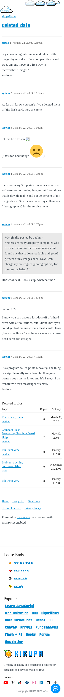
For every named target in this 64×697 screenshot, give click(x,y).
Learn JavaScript (19, 606)
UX (50, 620)
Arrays (26, 627)
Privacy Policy (33, 508)
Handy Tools (20, 578)
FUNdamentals (47, 627)
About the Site (21, 570)
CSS (35, 613)
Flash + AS (13, 634)
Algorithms (50, 613)
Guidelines (34, 501)
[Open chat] (55, 688)
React (40, 620)
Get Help (18, 586)
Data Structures (18, 620)
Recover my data (12, 417)
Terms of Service (11, 508)
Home (5, 501)
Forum (44, 634)
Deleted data (16, 26)
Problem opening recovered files (12, 464)
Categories (18, 501)
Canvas (11, 627)
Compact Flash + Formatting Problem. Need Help (18, 433)
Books (31, 634)
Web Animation (16, 613)
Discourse (23, 517)
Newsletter (14, 642)
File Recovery (10, 449)
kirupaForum (9, 16)
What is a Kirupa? (23, 562)
